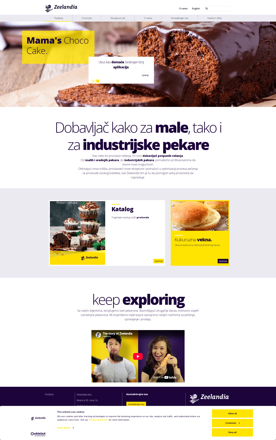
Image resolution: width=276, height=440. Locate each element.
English (196, 8)
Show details (63, 427)
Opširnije (223, 261)
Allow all (232, 413)
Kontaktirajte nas (179, 18)
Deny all (232, 432)
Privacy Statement (98, 420)
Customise (230, 423)
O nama (183, 8)
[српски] (61, 8)
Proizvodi (86, 18)
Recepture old (118, 18)
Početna (58, 18)
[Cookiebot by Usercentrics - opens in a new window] (38, 434)
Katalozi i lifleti (214, 18)
